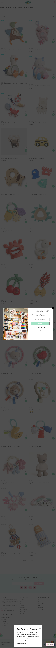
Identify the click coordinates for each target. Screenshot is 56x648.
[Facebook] (36, 327)
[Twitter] (44, 327)
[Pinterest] (41, 327)
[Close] (53, 308)
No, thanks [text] (41, 330)
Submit (40, 323)
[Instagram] (38, 327)
